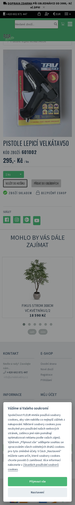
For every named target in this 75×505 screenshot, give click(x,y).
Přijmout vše (37, 481)
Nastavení (37, 492)
